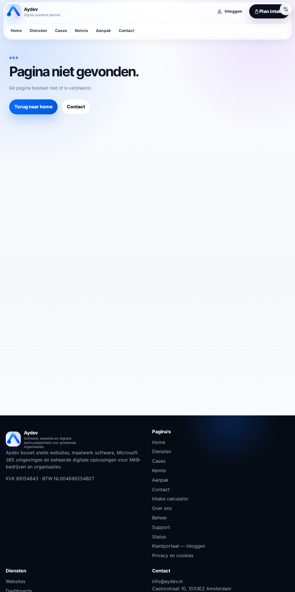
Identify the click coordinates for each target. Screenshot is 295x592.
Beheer (159, 518)
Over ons (162, 508)
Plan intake (271, 11)
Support (161, 527)
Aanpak (103, 30)
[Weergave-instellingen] (286, 9)
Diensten (38, 30)
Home (16, 30)
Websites (15, 581)
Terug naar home (33, 106)
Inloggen (233, 11)
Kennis (81, 30)
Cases (61, 30)
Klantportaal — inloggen (178, 546)
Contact (126, 30)
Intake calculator (170, 499)
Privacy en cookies (172, 555)
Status (159, 537)
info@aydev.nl (167, 581)
